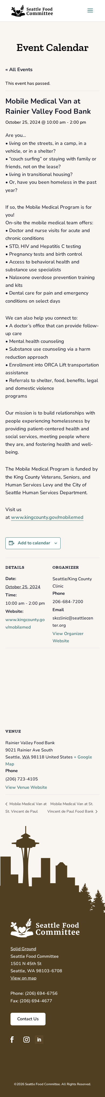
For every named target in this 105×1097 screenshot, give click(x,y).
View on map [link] (23, 978)
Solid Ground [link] (23, 949)
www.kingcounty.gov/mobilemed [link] (47, 517)
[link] (32, 10)
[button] (90, 13)
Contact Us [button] (28, 1019)
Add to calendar (34, 543)
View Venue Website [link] (26, 787)
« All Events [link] (19, 69)
